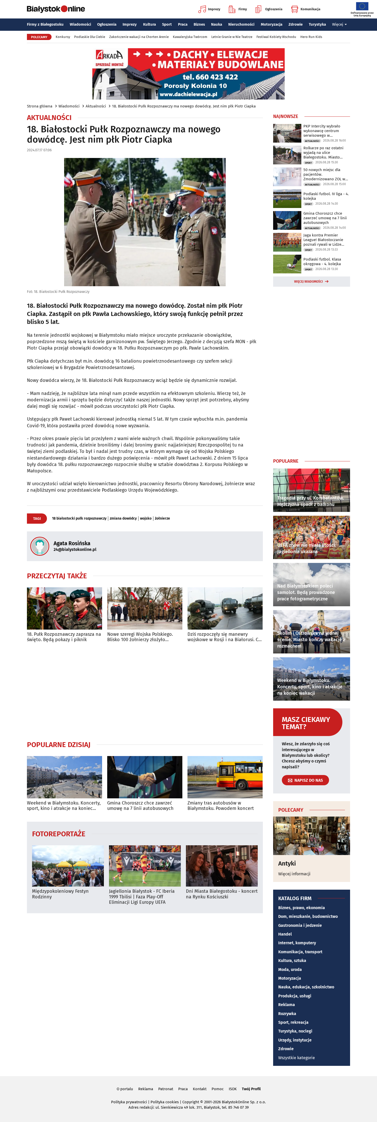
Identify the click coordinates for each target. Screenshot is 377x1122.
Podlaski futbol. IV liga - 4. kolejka (326, 196)
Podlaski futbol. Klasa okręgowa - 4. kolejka (322, 261)
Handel (285, 934)
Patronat (165, 1089)
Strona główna (39, 106)
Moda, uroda (290, 969)
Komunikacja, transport (300, 951)
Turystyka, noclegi (295, 1031)
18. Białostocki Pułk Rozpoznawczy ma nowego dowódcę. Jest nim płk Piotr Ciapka (184, 106)
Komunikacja (310, 9)
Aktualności (96, 106)
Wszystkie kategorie (296, 1057)
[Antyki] (311, 836)
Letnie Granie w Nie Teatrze (231, 36)
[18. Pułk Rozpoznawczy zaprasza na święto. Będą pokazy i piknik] (64, 608)
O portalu (125, 1089)
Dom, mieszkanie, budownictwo (308, 916)
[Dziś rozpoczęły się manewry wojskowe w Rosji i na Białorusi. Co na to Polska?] (225, 608)
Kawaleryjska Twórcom (190, 36)
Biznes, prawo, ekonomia (301, 907)
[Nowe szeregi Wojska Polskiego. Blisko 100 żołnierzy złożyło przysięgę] (144, 608)
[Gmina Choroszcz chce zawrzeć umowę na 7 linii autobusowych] (144, 777)
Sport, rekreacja (293, 1022)
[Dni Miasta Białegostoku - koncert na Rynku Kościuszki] (222, 866)
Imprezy (214, 9)
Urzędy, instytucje (295, 1040)
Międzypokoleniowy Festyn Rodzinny (60, 894)
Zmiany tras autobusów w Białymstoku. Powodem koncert (220, 805)
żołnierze (162, 518)
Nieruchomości (241, 24)
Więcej (337, 24)
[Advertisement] (144, 691)
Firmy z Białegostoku (45, 24)
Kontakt (199, 1089)
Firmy (243, 9)
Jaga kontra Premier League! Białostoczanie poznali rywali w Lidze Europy (323, 240)
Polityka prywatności (129, 1102)
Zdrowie (296, 24)
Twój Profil (251, 1089)
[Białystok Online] (56, 9)
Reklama (286, 1004)
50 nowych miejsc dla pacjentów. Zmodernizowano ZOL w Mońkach (324, 174)
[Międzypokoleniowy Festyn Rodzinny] (68, 866)
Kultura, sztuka (292, 960)
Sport (167, 24)
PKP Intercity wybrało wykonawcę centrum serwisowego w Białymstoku (321, 131)
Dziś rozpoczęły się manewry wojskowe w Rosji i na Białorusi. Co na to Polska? (224, 637)
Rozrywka (287, 1013)
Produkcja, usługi (294, 996)
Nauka (216, 24)
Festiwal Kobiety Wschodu (276, 36)
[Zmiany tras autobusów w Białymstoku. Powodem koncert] (225, 777)
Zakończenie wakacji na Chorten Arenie (139, 36)
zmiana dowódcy (123, 518)
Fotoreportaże (58, 834)
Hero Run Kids (311, 36)
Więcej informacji (294, 873)
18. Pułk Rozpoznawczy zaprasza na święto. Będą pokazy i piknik (64, 637)
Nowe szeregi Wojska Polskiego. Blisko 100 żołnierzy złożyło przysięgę (140, 637)
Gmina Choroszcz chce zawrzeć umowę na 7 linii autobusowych (140, 805)
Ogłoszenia (273, 9)
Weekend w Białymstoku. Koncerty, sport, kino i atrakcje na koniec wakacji (64, 805)
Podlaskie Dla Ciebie (89, 36)
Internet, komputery (297, 942)
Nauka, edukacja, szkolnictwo (306, 987)
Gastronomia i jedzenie (300, 925)
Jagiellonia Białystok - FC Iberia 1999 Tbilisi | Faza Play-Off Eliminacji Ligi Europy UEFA (142, 897)
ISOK (233, 1089)
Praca (182, 24)
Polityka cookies (165, 1102)
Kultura (149, 24)
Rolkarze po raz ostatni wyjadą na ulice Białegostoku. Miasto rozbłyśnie (323, 153)
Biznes (199, 24)
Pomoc (218, 1089)
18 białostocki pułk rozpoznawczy (79, 518)
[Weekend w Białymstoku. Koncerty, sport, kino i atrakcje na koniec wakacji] (64, 777)
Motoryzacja (271, 24)
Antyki (287, 863)
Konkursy (63, 36)
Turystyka (317, 24)
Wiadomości (80, 24)
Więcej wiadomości (308, 281)
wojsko (146, 518)
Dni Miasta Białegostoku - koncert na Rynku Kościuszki (222, 894)
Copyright (190, 1102)
